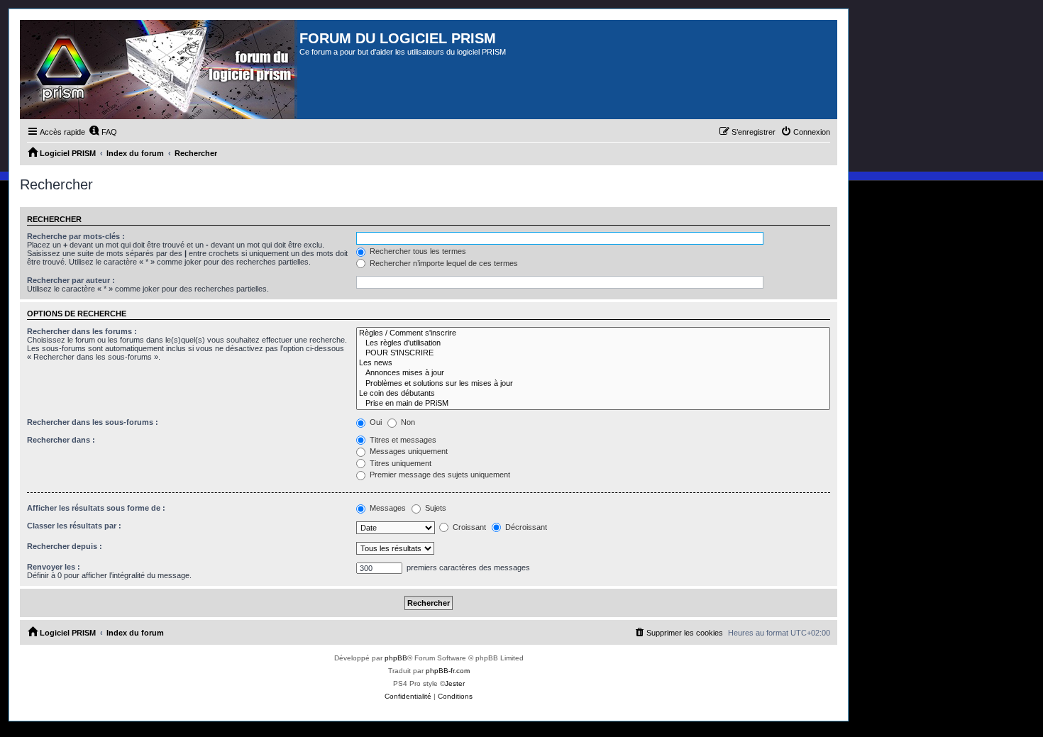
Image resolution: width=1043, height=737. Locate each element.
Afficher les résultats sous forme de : (96, 508)
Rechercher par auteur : (71, 280)
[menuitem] (103, 131)
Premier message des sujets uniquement (439, 474)
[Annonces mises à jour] (593, 373)
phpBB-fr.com (448, 671)
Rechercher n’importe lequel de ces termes (443, 263)
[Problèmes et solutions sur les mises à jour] (593, 384)
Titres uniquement (399, 463)
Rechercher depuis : (64, 546)
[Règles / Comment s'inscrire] (593, 333)
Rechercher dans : (61, 440)
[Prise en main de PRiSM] (593, 404)
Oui (375, 422)
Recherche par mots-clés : (76, 236)
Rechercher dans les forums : (82, 331)
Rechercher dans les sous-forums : (92, 422)
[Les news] (593, 363)
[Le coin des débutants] (593, 394)
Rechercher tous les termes (417, 251)
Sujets (434, 508)
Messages (387, 508)
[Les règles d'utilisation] (593, 343)
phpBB (396, 658)
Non (407, 422)
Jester (455, 683)
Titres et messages (402, 440)
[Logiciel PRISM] (159, 69)
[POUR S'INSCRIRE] (593, 353)
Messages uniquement (408, 451)
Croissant (468, 527)
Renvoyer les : (53, 567)
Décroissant (525, 527)
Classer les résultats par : (74, 525)
